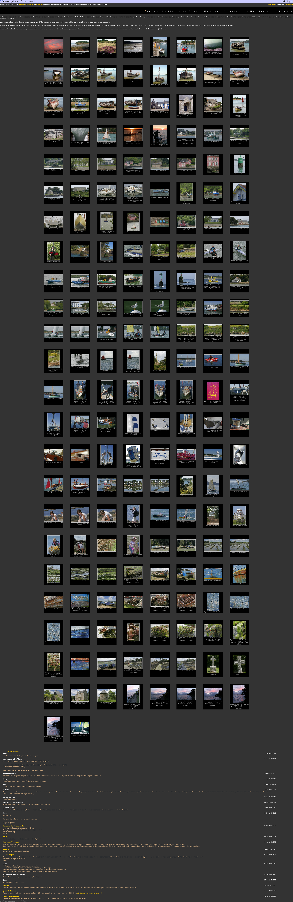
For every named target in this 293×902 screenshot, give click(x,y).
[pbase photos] (5, 3)
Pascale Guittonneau (11, 896)
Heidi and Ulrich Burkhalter (13, 826)
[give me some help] (284, 3)
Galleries (39, 4)
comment (11, 751)
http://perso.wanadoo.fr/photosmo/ (89, 893)
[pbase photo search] (32, 3)
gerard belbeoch (9, 891)
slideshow (289, 4)
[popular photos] (158, 3)
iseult (5, 837)
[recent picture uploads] (15, 3)
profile (21, 4)
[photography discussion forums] (24, 3)
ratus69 (6, 885)
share (17, 751)
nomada (6, 849)
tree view (271, 4)
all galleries (29, 4)
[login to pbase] (290, 3)
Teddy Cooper (8, 855)
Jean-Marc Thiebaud (11, 842)
